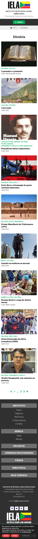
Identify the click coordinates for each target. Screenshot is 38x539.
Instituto (19, 405)
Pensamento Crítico (17, 375)
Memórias (19, 417)
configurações (26, 532)
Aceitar (6, 535)
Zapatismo (13, 336)
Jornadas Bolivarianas (19, 453)
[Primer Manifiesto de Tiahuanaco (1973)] (19, 206)
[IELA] (19, 5)
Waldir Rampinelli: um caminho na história (18, 379)
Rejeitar (15, 535)
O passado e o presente (11, 71)
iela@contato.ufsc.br (21, 501)
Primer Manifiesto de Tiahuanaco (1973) (17, 225)
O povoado (6, 108)
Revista (19, 439)
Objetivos (19, 413)
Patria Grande (7, 144)
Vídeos (19, 460)
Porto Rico (13, 182)
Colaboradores (19, 420)
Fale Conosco (19, 475)
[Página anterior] (14, 391)
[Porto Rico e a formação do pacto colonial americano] (19, 167)
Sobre (19, 410)
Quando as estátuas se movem (15, 263)
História (4, 68)
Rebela (19, 431)
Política (12, 68)
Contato (19, 424)
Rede (19, 435)
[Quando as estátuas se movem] (19, 246)
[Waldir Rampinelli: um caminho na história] (19, 360)
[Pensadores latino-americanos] (19, 127)
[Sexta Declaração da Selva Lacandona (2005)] (19, 321)
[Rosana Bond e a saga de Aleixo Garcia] (19, 282)
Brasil (3, 260)
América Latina (7, 297)
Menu (20, 22)
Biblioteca (19, 467)
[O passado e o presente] (19, 54)
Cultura (4, 105)
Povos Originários (16, 221)
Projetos (19, 446)
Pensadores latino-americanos (15, 148)
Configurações (26, 535)
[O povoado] (19, 90)
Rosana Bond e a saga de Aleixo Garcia (16, 301)
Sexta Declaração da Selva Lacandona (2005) (13, 340)
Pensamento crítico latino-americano (16, 146)
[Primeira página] (11, 391)
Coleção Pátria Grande (10, 142)
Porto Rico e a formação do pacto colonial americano (16, 186)
